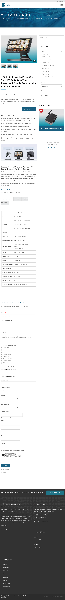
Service (43, 82)
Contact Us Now (6, 190)
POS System (23, 20)
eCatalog (36, 544)
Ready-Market (60, 596)
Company (6, 567)
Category (11, 20)
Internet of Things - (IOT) (48, 76)
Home (5, 20)
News (42, 91)
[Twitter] (4, 530)
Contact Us (6, 586)
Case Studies (44, 95)
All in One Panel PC (46, 68)
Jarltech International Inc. (16, 596)
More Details (51, 148)
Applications (44, 86)
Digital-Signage (45, 74)
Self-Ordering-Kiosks (47, 57)
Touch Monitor (45, 71)
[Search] (62, 38)
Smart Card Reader (46, 59)
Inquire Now (30, 109)
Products (5, 570)
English (61, 1)
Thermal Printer (45, 62)
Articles (36, 537)
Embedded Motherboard (48, 65)
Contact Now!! (55, 492)
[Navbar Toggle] (62, 5)
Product (17, 20)
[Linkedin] (6, 530)
